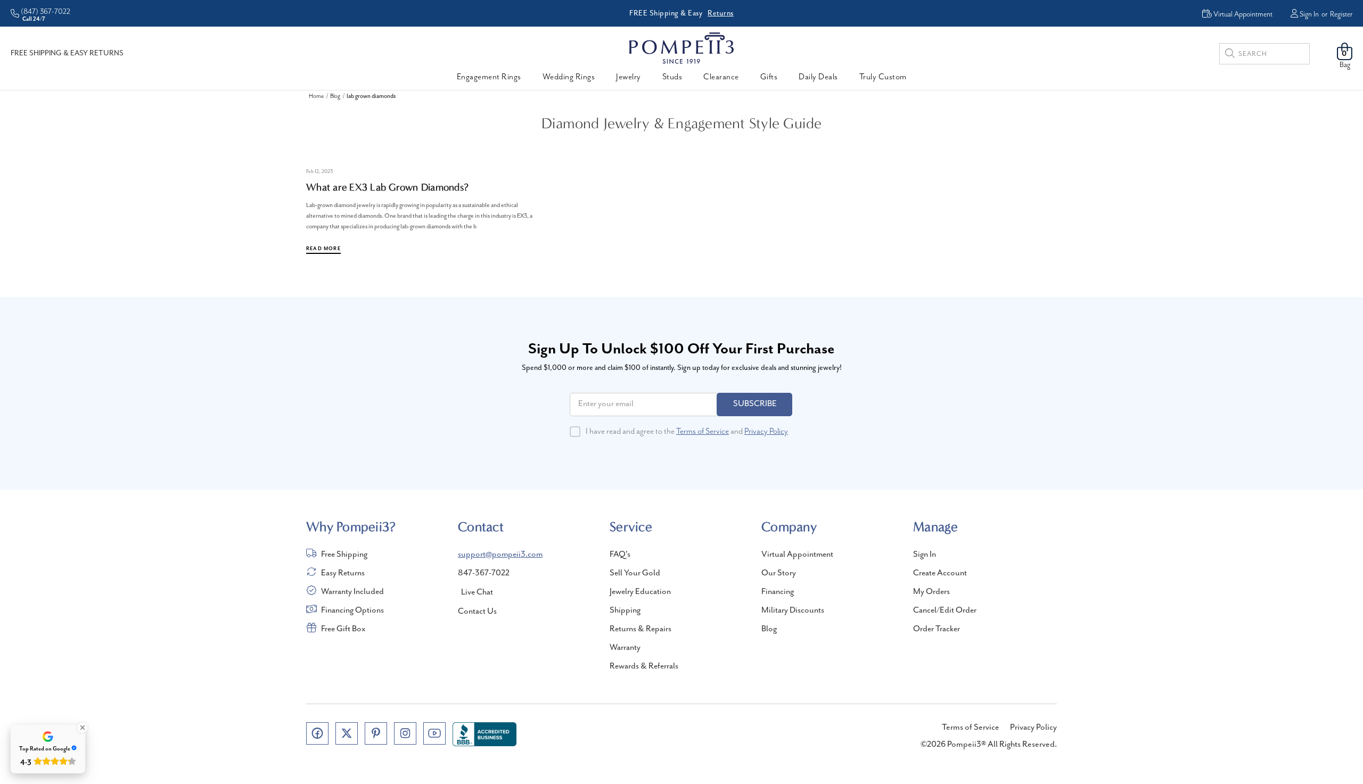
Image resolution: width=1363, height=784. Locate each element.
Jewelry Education (640, 592)
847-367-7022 (484, 573)
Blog (769, 629)
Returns (721, 13)
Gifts (769, 77)
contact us (477, 611)
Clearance (721, 77)
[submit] (1230, 55)
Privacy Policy (766, 431)
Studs (672, 77)
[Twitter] (346, 733)
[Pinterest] (376, 733)
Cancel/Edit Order (944, 610)
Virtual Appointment (797, 554)
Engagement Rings (489, 77)
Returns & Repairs (640, 629)
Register (1341, 14)
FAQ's (620, 554)
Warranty (625, 648)
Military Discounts (792, 610)
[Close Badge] (82, 727)
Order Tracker (936, 629)
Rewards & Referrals (644, 666)
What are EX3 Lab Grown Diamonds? (387, 187)
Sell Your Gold (635, 573)
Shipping (625, 610)
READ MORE (323, 249)
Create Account (940, 573)
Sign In (1309, 14)
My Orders (931, 592)
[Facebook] (317, 733)
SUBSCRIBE (755, 404)
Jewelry (628, 77)
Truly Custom (883, 77)
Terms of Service (702, 431)
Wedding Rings (569, 77)
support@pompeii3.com (500, 554)
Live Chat (477, 592)
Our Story (778, 573)
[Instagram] (405, 733)
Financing (777, 592)
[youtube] (434, 733)
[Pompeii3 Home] (681, 48)
